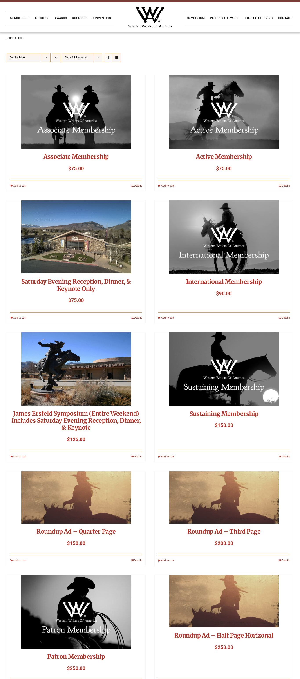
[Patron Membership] (76, 612)
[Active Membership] (224, 112)
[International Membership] (224, 237)
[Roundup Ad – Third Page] (224, 497)
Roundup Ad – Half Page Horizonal (223, 635)
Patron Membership (76, 656)
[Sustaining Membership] (224, 369)
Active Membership (224, 156)
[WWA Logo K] (150, 8)
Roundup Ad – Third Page (224, 531)
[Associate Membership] (76, 112)
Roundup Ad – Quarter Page (76, 531)
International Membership (224, 281)
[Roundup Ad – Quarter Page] (76, 497)
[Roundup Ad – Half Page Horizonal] (224, 601)
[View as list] (116, 57)
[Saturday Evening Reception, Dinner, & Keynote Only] (76, 236)
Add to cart (19, 185)
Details (138, 185)
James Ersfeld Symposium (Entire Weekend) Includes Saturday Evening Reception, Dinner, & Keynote (76, 420)
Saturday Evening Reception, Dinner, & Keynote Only (76, 285)
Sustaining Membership (224, 413)
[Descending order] (56, 57)
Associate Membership (76, 156)
